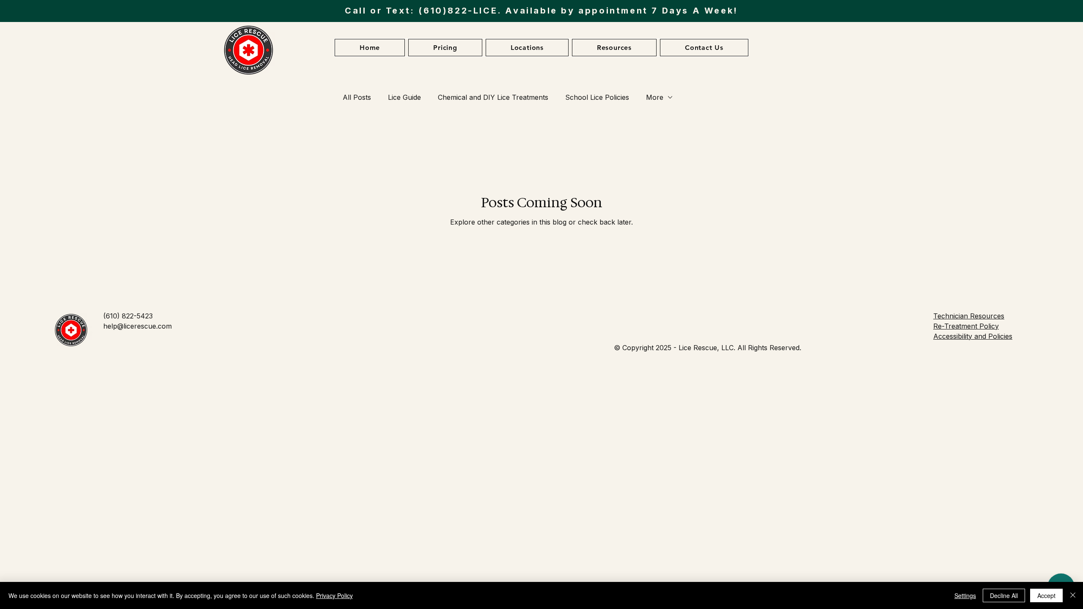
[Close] (1073, 595)
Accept (1046, 595)
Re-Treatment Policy (966, 326)
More (654, 97)
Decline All (1004, 595)
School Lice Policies (597, 97)
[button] (370, 47)
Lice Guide (404, 97)
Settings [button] (965, 595)
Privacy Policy (334, 595)
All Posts (357, 97)
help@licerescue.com (137, 326)
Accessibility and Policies (972, 336)
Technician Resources (968, 316)
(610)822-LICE (458, 10)
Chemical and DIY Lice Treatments (493, 97)
